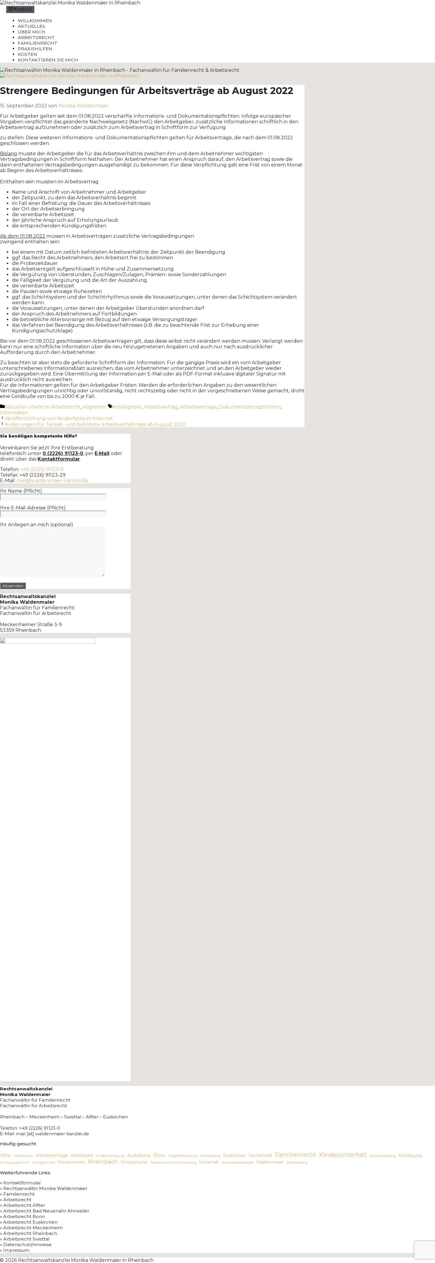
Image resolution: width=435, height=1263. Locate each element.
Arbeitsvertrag (161, 407)
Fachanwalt (260, 1155)
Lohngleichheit (43, 1163)
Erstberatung (210, 1156)
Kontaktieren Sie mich (48, 60)
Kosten (27, 54)
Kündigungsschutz (14, 1163)
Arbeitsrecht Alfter (24, 1205)
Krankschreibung (383, 1156)
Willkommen (35, 20)
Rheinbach (103, 1161)
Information (14, 412)
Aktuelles (31, 26)
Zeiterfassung (297, 1163)
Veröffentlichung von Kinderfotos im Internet (59, 418)
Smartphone (134, 1162)
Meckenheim (71, 1162)
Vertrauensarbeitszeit (237, 1163)
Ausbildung (139, 1155)
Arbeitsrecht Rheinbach (30, 1233)
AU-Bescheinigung (110, 1156)
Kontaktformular (22, 1183)
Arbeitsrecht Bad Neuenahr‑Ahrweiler (46, 1211)
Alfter (5, 1155)
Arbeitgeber (127, 407)
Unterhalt (209, 1162)
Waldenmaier (270, 1162)
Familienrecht (37, 43)
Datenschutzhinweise (27, 1244)
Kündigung (410, 1155)
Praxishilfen (35, 48)
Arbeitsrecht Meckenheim (33, 1227)
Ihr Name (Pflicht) (21, 491)
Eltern (159, 1155)
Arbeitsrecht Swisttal (26, 1239)
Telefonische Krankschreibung (173, 1163)
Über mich (31, 32)
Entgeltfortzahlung (183, 1156)
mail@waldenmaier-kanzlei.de (52, 480)
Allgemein (95, 407)
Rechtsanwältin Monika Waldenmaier (45, 1188)
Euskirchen (234, 1155)
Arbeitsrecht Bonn (24, 1216)
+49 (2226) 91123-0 (42, 469)
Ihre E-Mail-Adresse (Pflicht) (33, 508)
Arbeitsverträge (198, 407)
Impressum (16, 1250)
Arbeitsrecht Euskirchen (30, 1222)
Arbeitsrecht (36, 37)
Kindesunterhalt (343, 1154)
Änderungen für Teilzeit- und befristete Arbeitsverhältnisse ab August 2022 (95, 424)
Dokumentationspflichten (250, 407)
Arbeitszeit (81, 1155)
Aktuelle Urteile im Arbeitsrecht (42, 407)
